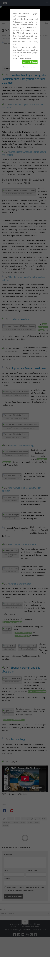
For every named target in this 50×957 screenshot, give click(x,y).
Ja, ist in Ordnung (30, 62)
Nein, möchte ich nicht (29, 67)
